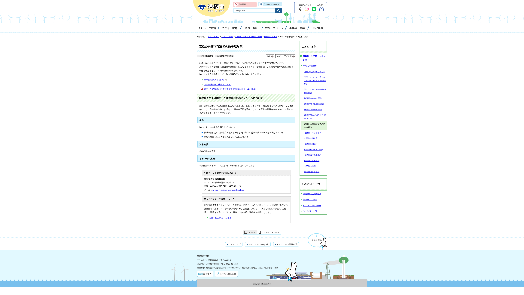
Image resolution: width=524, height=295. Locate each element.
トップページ (213, 37)
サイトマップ (234, 244)
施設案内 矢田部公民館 (314, 104)
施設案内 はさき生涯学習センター (315, 117)
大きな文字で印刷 (283, 56)
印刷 (268, 56)
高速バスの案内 (310, 199)
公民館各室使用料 (311, 161)
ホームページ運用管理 (286, 244)
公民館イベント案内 (312, 133)
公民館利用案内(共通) (313, 150)
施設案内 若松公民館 (313, 110)
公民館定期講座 (311, 138)
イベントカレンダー (312, 205)
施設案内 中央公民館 (313, 98)
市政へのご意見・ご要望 (220, 218)
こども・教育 (227, 37)
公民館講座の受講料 (312, 155)
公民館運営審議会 (311, 172)
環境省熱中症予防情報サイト (217, 84)
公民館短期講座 (311, 144)
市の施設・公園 (310, 211)
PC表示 (252, 232)
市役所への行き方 (228, 274)
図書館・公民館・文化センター (248, 37)
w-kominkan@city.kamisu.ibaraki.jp (228, 190)
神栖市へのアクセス (312, 193)
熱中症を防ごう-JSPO (214, 80)
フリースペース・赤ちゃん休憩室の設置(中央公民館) (315, 80)
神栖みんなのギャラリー (314, 72)
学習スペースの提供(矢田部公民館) (315, 91)
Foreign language (271, 4)
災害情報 (242, 4)
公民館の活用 (310, 166)
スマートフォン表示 (270, 232)
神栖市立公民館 (270, 37)
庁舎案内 (207, 274)
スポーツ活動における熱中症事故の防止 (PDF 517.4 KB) (230, 89)
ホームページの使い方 (258, 244)
